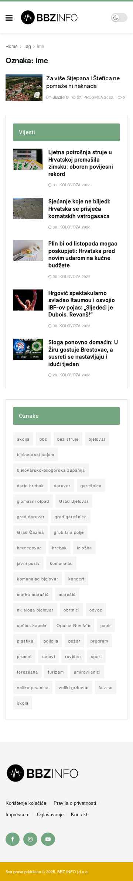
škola (22, 703)
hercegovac (29, 547)
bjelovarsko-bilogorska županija (51, 470)
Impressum (18, 814)
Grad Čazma (30, 532)
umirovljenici (87, 672)
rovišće (73, 656)
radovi (48, 656)
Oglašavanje (50, 814)
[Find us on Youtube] (48, 839)
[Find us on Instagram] (30, 839)
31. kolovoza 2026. (72, 184)
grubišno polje (69, 532)
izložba (84, 547)
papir (105, 625)
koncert (76, 579)
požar (74, 641)
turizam (56, 672)
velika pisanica (33, 687)
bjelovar (97, 439)
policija (51, 641)
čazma (106, 687)
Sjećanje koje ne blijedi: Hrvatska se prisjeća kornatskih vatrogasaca (79, 208)
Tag (27, 46)
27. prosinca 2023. (95, 97)
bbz (43, 439)
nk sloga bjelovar (35, 610)
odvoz (95, 610)
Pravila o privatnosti (75, 802)
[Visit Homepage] (61, 17)
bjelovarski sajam (35, 454)
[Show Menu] (9, 17)
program (99, 641)
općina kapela (32, 625)
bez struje (68, 439)
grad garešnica (71, 516)
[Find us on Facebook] (13, 839)
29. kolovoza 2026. (72, 374)
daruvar (62, 485)
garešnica (91, 485)
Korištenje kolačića (26, 802)
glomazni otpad (33, 501)
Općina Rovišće (74, 625)
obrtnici (71, 610)
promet (24, 656)
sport (96, 656)
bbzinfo (60, 97)
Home (12, 46)
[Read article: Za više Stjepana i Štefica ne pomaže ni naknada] (24, 87)
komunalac (61, 563)
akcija (23, 439)
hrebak (59, 547)
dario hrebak (30, 485)
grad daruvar (31, 516)
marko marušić (33, 594)
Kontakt (79, 814)
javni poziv (28, 563)
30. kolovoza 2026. (72, 227)
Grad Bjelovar (74, 501)
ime (40, 46)
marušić (67, 594)
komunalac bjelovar (37, 579)
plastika (25, 641)
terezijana (27, 672)
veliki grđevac (74, 687)
